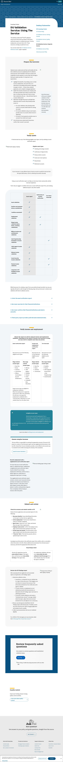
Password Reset (6, 745)
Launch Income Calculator (19, 451)
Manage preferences (42, 758)
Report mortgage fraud (39, 751)
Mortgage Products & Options (23, 743)
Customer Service (38, 743)
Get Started (31, 734)
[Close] (61, 758)
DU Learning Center (41, 29)
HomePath (50, 747)
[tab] (32, 298)
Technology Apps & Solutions (23, 745)
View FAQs (19, 657)
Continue (51, 758)
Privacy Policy (5, 760)
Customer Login (6, 743)
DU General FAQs (40, 31)
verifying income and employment (35, 432)
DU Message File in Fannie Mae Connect (21, 619)
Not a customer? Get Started (8, 747)
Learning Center (12, 16)
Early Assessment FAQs (41, 52)
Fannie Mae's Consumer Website (55, 743)
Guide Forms (37, 745)
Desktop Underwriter (43, 25)
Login (60, 1)
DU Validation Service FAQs (42, 49)
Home (6, 16)
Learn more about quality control (17, 699)
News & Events (37, 749)
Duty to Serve (51, 745)
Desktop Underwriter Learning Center (25, 16)
